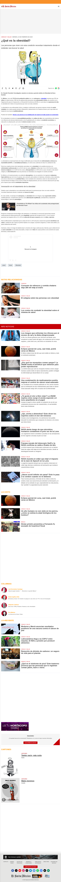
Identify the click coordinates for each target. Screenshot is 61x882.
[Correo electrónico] (16, 88)
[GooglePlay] (48, 870)
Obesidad (18, 265)
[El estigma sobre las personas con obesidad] (10, 300)
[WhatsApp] (9, 88)
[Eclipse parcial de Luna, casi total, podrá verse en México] (10, 352)
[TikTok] (27, 870)
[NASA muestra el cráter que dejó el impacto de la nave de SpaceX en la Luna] (10, 463)
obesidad (43, 98)
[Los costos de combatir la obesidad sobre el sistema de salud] (10, 313)
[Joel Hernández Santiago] (4, 590)
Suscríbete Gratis (30, 742)
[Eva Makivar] (4, 613)
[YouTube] (19, 870)
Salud (10, 265)
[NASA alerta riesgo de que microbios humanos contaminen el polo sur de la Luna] (10, 433)
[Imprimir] (23, 88)
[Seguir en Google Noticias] (58, 88)
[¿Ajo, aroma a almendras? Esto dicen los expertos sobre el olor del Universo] (10, 418)
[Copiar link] (19, 88)
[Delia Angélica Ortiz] (4, 598)
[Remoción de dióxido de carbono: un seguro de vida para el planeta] (10, 653)
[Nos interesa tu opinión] (30, 857)
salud (3, 265)
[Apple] (44, 870)
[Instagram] (23, 870)
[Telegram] (13, 88)
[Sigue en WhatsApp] (56, 88)
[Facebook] (2, 88)
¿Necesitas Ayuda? (30, 866)
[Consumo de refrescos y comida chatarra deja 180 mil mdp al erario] (10, 288)
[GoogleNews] (41, 870)
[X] (6, 88)
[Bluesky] (34, 870)
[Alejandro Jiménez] (4, 605)
